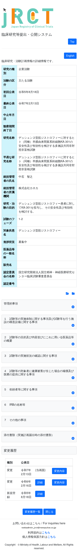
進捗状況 (9, 242)
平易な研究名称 (9, 159)
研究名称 (9, 137)
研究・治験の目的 (9, 205)
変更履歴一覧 (32, 511)
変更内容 (59, 471)
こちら (46, 532)
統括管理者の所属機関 (9, 192)
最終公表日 (9, 105)
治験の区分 (9, 82)
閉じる (49, 511)
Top (72, 41)
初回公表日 (9, 94)
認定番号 (9, 283)
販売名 (7, 265)
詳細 (40, 482)
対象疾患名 (9, 232)
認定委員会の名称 (9, 274)
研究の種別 (9, 71)
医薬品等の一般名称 (9, 253)
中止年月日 (9, 117)
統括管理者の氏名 (9, 178)
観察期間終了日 (9, 128)
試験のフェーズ (9, 221)
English (70, 55)
